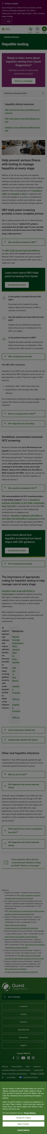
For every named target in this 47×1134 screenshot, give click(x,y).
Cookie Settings (23, 1130)
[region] (23, 1107)
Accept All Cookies (23, 1118)
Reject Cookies (23, 1124)
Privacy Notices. (30, 1113)
